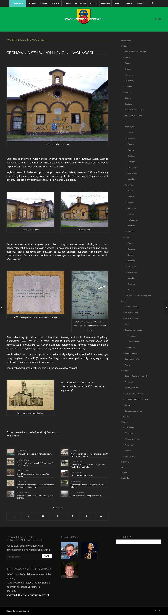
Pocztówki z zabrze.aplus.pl (135, 52)
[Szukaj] (153, 3)
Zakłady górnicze (131, 388)
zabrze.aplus (126, 41)
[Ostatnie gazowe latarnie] (2, 307)
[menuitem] (17, 3)
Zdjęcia (124, 121)
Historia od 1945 (131, 318)
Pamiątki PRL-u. (130, 456)
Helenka (131, 214)
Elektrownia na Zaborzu (134, 393)
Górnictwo (129, 433)
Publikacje (125, 462)
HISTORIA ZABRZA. (132, 307)
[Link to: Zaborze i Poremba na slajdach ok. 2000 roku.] (64, 483)
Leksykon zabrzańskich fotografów (138, 296)
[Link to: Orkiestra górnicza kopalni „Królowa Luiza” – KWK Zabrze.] (10, 461)
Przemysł (124, 370)
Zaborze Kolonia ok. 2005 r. (82, 475)
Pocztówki (125, 46)
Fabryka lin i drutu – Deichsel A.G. (137, 399)
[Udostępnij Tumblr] (86, 516)
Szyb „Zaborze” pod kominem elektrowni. (34, 454)
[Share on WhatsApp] (57, 516)
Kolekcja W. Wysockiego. (134, 110)
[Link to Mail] (159, 19)
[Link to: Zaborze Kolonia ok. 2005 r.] (64, 473)
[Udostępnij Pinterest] (72, 516)
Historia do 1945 (131, 312)
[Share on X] (43, 516)
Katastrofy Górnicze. (132, 359)
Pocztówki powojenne (133, 115)
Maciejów (128, 86)
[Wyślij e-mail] (101, 516)
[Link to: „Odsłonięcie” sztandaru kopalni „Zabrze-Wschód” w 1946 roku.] (64, 463)
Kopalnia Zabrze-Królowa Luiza (136, 376)
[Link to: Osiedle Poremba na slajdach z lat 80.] (64, 494)
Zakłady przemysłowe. (133, 411)
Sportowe (131, 347)
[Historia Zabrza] (84, 19)
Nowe (127, 237)
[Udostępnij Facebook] (14, 516)
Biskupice (128, 69)
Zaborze (128, 63)
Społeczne (132, 336)
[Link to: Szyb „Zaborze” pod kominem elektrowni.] (10, 452)
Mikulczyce (129, 75)
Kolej (126, 324)
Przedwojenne (130, 127)
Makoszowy (129, 81)
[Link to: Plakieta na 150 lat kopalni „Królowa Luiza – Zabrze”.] (10, 494)
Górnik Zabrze (133, 342)
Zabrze (127, 57)
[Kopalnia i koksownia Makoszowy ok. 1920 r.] (166, 307)
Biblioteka (125, 478)
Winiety (128, 451)
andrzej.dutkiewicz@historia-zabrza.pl (28, 594)
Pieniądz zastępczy (132, 439)
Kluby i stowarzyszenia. (133, 330)
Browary (128, 405)
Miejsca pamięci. (131, 353)
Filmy (123, 467)
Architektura (126, 416)
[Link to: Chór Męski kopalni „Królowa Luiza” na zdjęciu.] (10, 472)
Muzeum (124, 422)
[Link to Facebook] (156, 19)
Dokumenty (129, 427)
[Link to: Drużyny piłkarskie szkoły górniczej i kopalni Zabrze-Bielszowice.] (64, 452)
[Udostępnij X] (28, 516)
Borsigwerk (129, 382)
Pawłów (128, 92)
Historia (124, 301)
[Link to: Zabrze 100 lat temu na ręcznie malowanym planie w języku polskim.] (10, 483)
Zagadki (124, 473)
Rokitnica (128, 104)
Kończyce (128, 98)
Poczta (127, 365)
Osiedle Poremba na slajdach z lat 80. (86, 495)
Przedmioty (129, 445)
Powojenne (129, 185)
